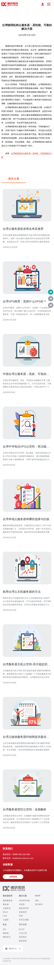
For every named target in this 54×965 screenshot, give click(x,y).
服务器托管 (24, 908)
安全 (5, 924)
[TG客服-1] (50, 292)
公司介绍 (23, 933)
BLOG (21, 929)
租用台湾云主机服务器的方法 (22, 591)
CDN (5, 916)
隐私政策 (23, 941)
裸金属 (6, 904)
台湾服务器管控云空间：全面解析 (24, 809)
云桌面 (6, 920)
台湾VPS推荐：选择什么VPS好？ (24, 301)
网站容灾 (7, 937)
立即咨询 (13, 877)
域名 (37, 900)
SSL (4, 929)
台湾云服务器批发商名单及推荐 (23, 228)
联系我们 (23, 937)
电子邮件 (39, 904)
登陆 (42, 4)
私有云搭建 (24, 920)
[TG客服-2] (50, 298)
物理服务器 (7, 900)
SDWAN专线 (24, 900)
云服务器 (7, 908)
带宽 (21, 916)
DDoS (5, 912)
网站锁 (6, 933)
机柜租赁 (23, 912)
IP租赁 (22, 904)
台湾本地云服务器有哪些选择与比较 (26, 519)
